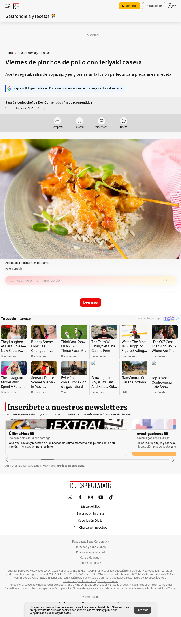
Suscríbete (129, 6)
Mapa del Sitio (90, 506)
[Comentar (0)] (101, 121)
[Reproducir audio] (12, 305)
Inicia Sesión (154, 6)
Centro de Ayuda (90, 557)
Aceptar (142, 610)
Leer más (90, 302)
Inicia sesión (27, 447)
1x (170, 311)
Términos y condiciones (91, 547)
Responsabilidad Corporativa (90, 541)
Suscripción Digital (90, 521)
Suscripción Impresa (90, 513)
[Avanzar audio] (164, 312)
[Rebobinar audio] (157, 312)
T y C (44, 465)
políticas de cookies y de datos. (52, 613)
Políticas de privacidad (90, 552)
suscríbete (162, 447)
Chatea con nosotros (93, 528)
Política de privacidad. (71, 465)
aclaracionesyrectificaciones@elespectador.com (90, 581)
